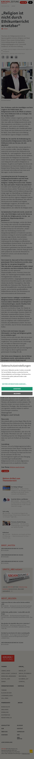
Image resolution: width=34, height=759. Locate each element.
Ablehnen (17, 394)
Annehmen (17, 389)
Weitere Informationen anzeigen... (14, 384)
